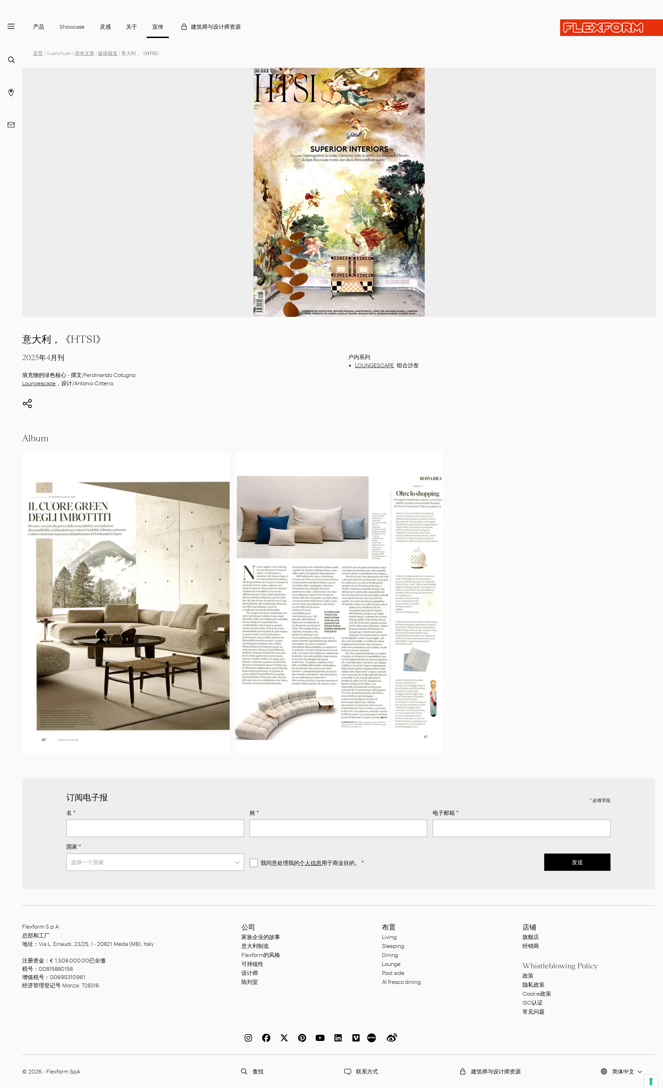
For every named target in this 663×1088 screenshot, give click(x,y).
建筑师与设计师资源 (216, 26)
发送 (577, 862)
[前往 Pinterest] (300, 1037)
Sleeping (393, 945)
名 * (71, 812)
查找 (257, 1071)
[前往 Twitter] (282, 1037)
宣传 (157, 26)
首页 (38, 53)
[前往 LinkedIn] (336, 1037)
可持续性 (252, 963)
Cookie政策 (536, 993)
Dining (390, 954)
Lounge (391, 963)
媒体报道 (107, 53)
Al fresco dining (401, 981)
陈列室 (249, 981)
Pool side (393, 972)
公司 (248, 927)
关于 (131, 26)
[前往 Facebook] (264, 1037)
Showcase (72, 26)
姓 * (254, 812)
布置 (389, 927)
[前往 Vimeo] (354, 1037)
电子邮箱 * (446, 812)
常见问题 (533, 1011)
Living (389, 936)
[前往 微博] (390, 1037)
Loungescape (39, 383)
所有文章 (84, 53)
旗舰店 (530, 936)
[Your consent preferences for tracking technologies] (650, 1081)
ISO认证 (532, 1002)
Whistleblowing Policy (560, 966)
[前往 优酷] (372, 1037)
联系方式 (367, 1071)
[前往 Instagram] (246, 1037)
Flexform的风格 (260, 954)
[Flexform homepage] (611, 27)
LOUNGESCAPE (374, 365)
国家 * (73, 846)
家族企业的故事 (260, 936)
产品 (38, 26)
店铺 (529, 927)
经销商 (530, 945)
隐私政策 (533, 984)
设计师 (249, 972)
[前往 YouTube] (318, 1037)
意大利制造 (255, 945)
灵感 (105, 26)
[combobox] (155, 862)
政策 (528, 975)
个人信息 (310, 862)
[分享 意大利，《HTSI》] (27, 403)
